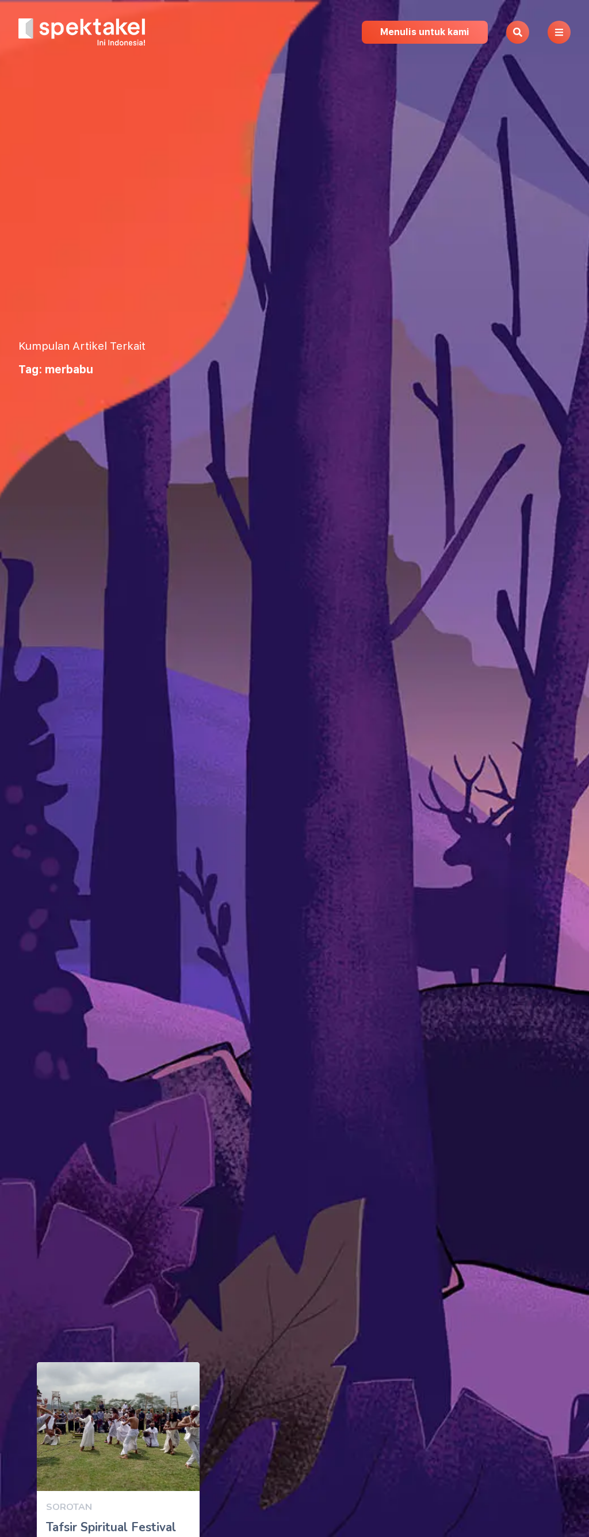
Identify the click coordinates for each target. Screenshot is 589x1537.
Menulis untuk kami (424, 31)
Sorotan (69, 1507)
